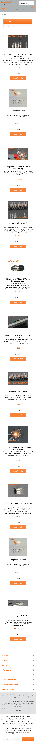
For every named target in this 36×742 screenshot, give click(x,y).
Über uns (8, 694)
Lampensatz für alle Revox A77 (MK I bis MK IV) (18, 55)
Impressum (8, 698)
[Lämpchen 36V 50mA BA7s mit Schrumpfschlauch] (18, 266)
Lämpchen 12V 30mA (18, 560)
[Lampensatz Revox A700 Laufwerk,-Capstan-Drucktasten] (18, 378)
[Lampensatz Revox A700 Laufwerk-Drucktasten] (18, 435)
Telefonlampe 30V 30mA (18, 616)
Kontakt (14, 698)
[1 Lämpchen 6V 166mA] (18, 98)
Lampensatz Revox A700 (18, 223)
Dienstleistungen (22, 698)
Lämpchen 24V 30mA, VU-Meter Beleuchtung (18, 168)
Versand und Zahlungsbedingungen (21, 694)
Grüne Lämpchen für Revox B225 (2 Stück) (18, 336)
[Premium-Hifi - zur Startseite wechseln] (9, 3)
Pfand (29, 698)
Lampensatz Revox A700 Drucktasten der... (18, 505)
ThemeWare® (18, 710)
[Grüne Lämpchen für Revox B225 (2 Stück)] (18, 322)
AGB (32, 696)
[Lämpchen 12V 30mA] (18, 547)
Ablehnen (6, 739)
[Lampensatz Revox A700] (18, 210)
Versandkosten (30, 701)
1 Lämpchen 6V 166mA (18, 111)
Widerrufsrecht (6, 696)
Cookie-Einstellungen (24, 696)
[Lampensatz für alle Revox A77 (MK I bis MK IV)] (18, 41)
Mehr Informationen (24, 733)
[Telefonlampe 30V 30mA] (18, 603)
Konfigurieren (16, 739)
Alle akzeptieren (27, 739)
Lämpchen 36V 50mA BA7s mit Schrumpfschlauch (18, 280)
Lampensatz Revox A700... (18, 391)
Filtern (8, 21)
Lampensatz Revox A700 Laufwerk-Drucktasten (18, 448)
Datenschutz (15, 696)
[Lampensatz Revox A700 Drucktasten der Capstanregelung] (18, 491)
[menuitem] (32, 8)
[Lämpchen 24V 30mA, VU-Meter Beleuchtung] (18, 154)
